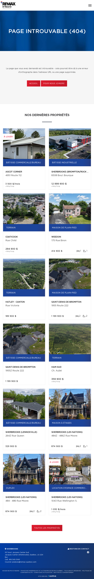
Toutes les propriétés (47, 528)
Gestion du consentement (63, 572)
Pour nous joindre (54, 83)
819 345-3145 (14, 559)
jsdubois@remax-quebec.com (24, 562)
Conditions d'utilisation (43, 572)
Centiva (52, 576)
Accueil (33, 83)
